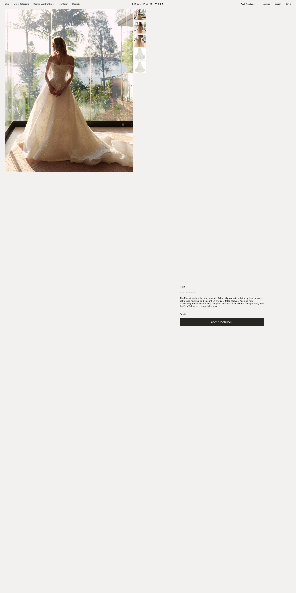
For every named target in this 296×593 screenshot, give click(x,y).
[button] (7, 4)
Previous (5, 90)
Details (183, 315)
